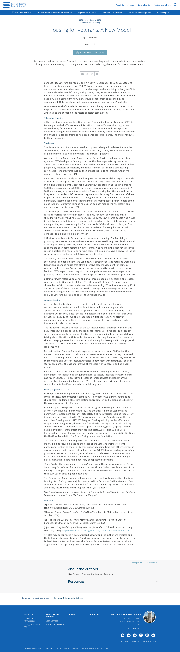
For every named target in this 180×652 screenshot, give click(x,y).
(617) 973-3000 (134, 628)
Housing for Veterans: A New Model (90, 30)
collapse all (137, 562)
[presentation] (14, 5)
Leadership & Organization (30, 619)
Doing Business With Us (33, 625)
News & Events (144, 5)
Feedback (75, 648)
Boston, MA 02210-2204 (130, 621)
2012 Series (83, 20)
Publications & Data (162, 5)
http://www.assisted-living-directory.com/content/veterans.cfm (95, 530)
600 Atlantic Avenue (132, 618)
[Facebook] (146, 636)
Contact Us (94, 614)
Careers (130, 5)
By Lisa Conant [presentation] (90, 37)
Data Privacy (48, 648)
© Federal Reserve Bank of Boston (95, 648)
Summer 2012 (95, 20)
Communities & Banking (90, 22)
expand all (153, 562)
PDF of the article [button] (91, 52)
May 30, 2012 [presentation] (90, 44)
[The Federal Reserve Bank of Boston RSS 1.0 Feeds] (122, 636)
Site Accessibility (63, 648)
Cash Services (52, 620)
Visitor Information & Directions (126, 614)
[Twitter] (140, 636)
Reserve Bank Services (52, 615)
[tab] (114, 575)
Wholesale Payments (55, 624)
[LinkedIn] (128, 636)
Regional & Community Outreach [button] (69, 598)
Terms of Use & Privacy (32, 648)
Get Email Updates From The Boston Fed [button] (138, 641)
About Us (120, 5)
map (139, 624)
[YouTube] (134, 636)
